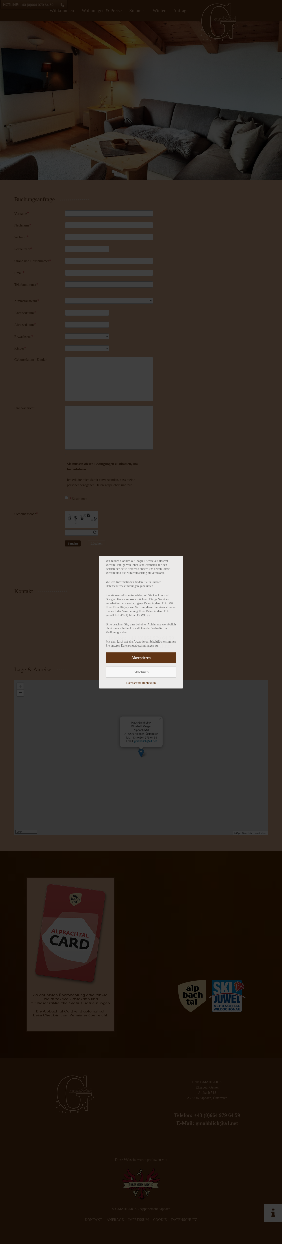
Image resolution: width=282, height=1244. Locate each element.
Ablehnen (141, 672)
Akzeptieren (141, 657)
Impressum (149, 683)
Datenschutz (133, 683)
